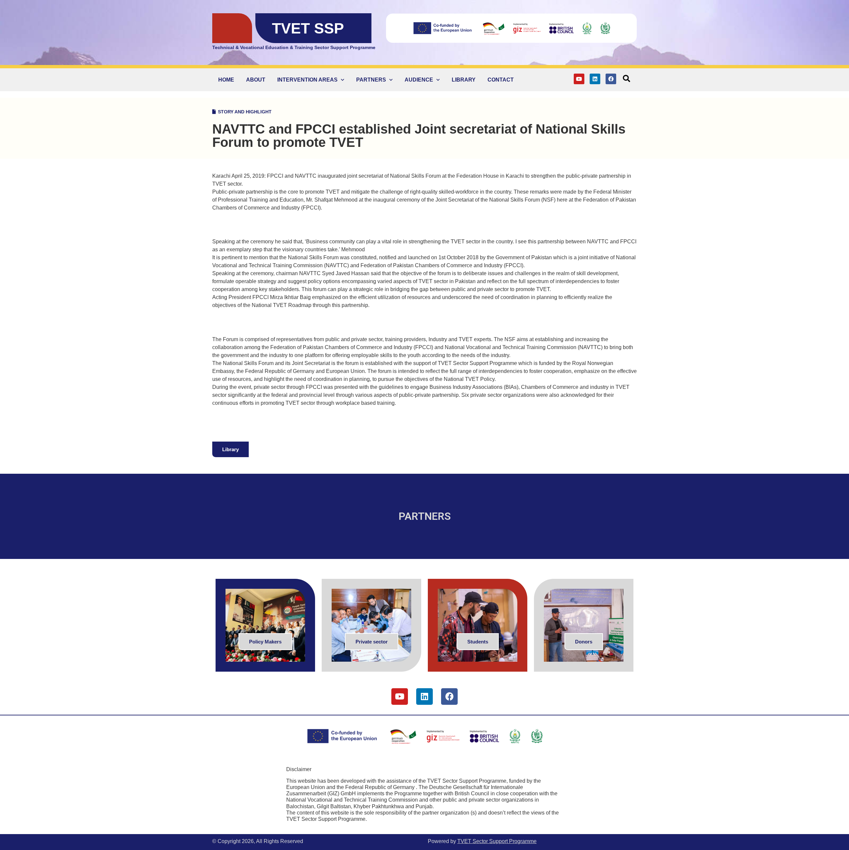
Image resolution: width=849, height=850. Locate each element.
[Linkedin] (595, 79)
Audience (419, 80)
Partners (371, 80)
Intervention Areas (307, 80)
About (255, 80)
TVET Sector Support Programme (497, 841)
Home (226, 80)
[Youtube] (579, 79)
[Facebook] (611, 79)
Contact (501, 80)
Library (464, 80)
